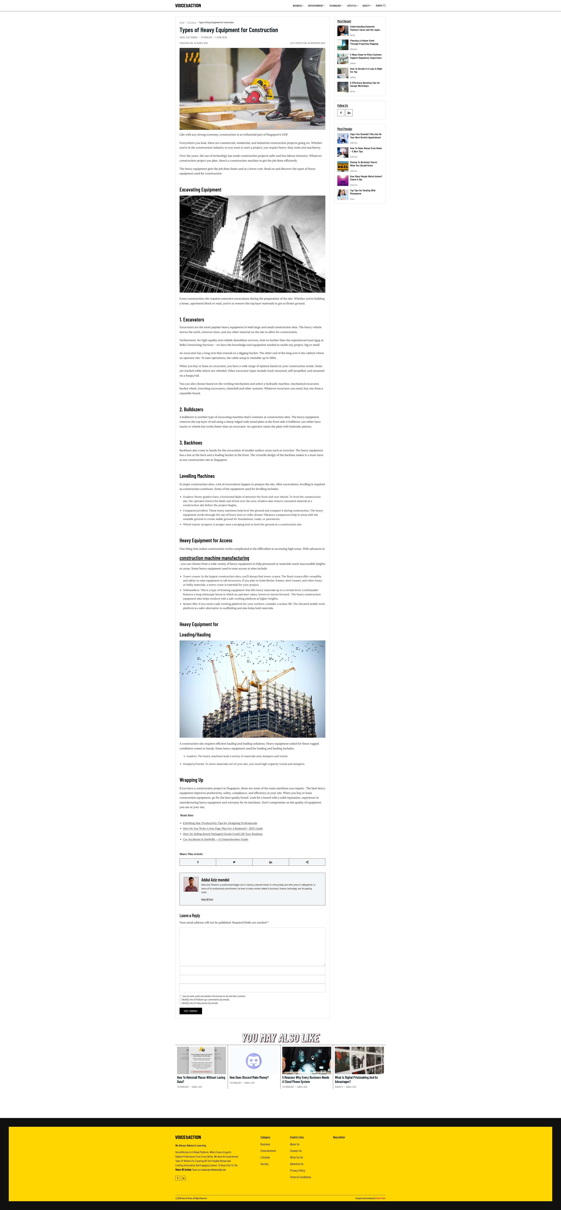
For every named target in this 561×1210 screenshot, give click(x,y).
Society (366, 5)
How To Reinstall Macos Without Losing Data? (201, 1079)
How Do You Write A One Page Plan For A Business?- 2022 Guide (223, 828)
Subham (353, 63)
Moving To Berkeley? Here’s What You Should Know (363, 164)
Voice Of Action (187, 1198)
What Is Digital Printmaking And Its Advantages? (356, 1079)
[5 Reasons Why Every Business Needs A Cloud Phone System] (306, 1060)
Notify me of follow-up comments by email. (206, 999)
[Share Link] (198, 862)
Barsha (352, 35)
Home (182, 22)
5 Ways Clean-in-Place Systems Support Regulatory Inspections (366, 56)
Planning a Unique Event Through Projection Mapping (364, 42)
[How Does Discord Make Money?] (254, 1060)
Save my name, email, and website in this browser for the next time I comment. (214, 996)
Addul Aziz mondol (189, 37)
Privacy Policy (297, 1170)
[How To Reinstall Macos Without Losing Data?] (201, 1060)
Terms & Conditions (300, 1177)
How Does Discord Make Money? (249, 1077)
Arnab (352, 199)
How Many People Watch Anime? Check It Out (366, 178)
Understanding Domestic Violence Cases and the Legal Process (364, 29)
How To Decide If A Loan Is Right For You (366, 70)
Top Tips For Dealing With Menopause (362, 192)
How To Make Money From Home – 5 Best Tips (366, 149)
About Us (294, 1144)
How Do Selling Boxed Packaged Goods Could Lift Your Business (222, 834)
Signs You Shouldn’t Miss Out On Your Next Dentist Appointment (365, 135)
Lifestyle (351, 5)
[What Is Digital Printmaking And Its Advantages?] (359, 1060)
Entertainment (315, 5)
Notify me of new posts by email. (200, 1003)
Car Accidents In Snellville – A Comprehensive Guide (215, 839)
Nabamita (353, 49)
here (317, 340)
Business (297, 5)
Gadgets (339, 1086)
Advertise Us (296, 1164)
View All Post (207, 899)
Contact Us (296, 1150)
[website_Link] (340, 112)
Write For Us (296, 1157)
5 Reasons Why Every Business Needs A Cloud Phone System (305, 1079)
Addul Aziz (353, 143)
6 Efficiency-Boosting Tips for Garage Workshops (365, 84)
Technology (335, 5)
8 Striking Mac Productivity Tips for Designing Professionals (220, 823)
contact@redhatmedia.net (213, 1169)
